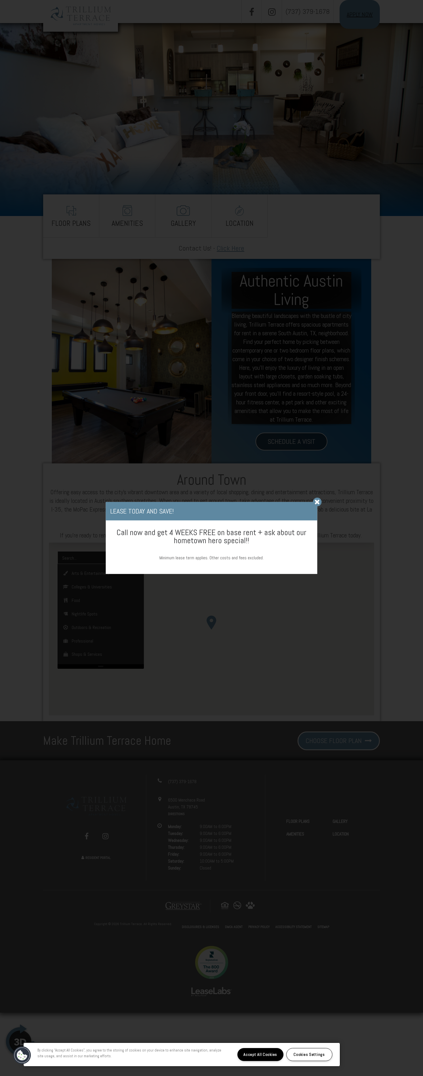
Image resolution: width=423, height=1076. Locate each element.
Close (317, 502)
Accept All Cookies (260, 1054)
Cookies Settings (309, 1054)
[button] (22, 1055)
